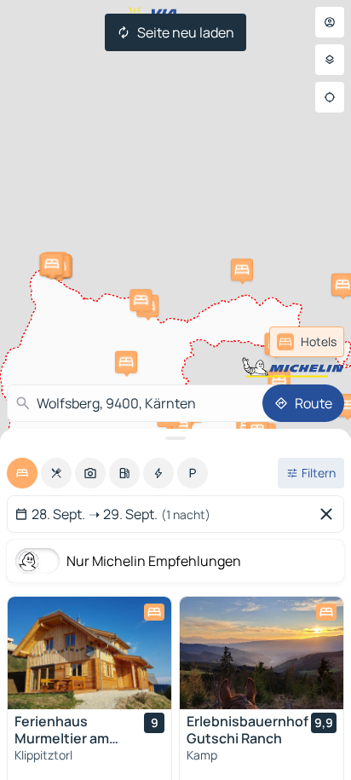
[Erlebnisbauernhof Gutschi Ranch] (261, 653)
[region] (89, 653)
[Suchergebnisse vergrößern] (175, 438)
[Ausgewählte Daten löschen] (329, 514)
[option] (22, 473)
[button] (140, 300)
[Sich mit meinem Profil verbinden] (329, 22)
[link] (306, 341)
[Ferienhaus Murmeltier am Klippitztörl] (89, 653)
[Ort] (329, 97)
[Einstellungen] (329, 59)
